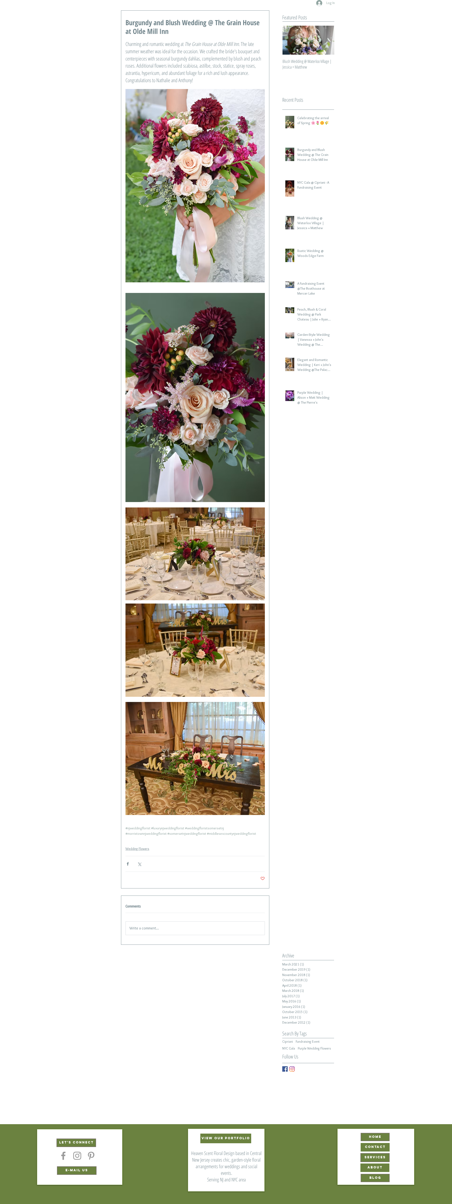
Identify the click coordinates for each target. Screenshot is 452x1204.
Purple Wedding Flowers (314, 1048)
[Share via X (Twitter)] (139, 864)
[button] (76, 1143)
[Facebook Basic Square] (285, 1069)
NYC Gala (288, 1048)
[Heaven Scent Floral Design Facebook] (63, 1155)
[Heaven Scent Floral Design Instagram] (77, 1155)
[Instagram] (292, 1069)
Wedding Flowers (137, 849)
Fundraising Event (308, 1042)
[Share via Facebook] (127, 864)
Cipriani (287, 1042)
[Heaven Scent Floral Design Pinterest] (91, 1155)
